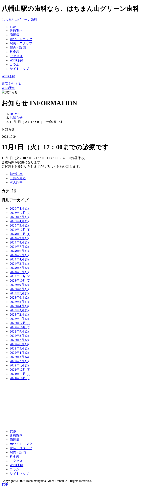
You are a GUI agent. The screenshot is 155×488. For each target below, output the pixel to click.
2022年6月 (19, 344)
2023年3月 (19, 310)
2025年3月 (19, 225)
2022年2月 (19, 361)
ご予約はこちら (21, 424)
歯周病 (14, 35)
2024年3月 (19, 263)
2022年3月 (19, 357)
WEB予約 (16, 60)
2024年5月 (19, 255)
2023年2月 (19, 314)
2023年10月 (20, 280)
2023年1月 (19, 318)
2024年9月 (19, 238)
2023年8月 (19, 289)
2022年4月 (19, 352)
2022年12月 (20, 323)
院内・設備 (18, 47)
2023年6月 (19, 297)
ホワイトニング (21, 39)
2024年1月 (19, 272)
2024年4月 (19, 259)
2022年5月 (19, 348)
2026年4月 (19, 208)
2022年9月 (19, 331)
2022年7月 (19, 340)
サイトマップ (19, 68)
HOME (14, 113)
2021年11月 (20, 374)
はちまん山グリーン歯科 (19, 19)
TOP (13, 26)
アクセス (16, 56)
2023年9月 (19, 285)
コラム (14, 64)
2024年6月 (19, 251)
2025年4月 (19, 221)
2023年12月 (20, 276)
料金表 (14, 52)
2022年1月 (19, 365)
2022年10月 (20, 327)
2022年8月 (19, 335)
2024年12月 (20, 229)
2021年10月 (20, 378)
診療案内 (16, 30)
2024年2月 (19, 268)
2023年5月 (19, 301)
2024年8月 (19, 242)
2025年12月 (20, 212)
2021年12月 (20, 369)
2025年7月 (19, 217)
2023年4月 (19, 306)
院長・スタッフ (21, 43)
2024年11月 (20, 234)
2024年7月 (19, 246)
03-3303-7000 (11, 400)
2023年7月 (19, 293)
